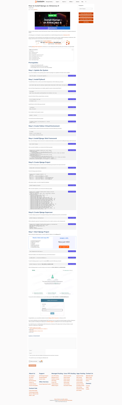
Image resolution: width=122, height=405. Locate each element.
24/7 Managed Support (43, 375)
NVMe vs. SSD (32, 395)
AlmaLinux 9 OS (66, 34)
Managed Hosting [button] (49, 1)
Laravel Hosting (79, 382)
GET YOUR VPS (64, 247)
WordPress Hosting (55, 379)
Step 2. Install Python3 (33, 53)
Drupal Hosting (79, 380)
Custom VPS (54, 382)
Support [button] (57, 1)
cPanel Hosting (66, 383)
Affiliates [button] (71, 1)
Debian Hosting (67, 379)
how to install (38, 327)
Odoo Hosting (79, 377)
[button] (85, 1)
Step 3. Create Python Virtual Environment (36, 54)
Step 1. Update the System (33, 52)
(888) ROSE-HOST (89, 375)
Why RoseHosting (32, 380)
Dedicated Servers (55, 377)
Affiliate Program (55, 385)
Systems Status (42, 379)
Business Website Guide (33, 393)
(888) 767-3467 (89, 377)
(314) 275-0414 (89, 379)
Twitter (87, 387)
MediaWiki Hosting (80, 388)
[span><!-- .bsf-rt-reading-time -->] (52, 44)
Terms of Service (57, 399)
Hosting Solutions (55, 383)
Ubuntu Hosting (67, 377)
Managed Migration (43, 377)
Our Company (31, 375)
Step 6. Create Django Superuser (34, 58)
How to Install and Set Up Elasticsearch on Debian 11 (38, 328)
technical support (50, 321)
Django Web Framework (37, 46)
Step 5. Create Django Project (34, 57)
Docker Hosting (67, 380)
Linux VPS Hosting (55, 375)
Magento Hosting (79, 375)
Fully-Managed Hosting (33, 392)
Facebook (88, 385)
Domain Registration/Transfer (45, 384)
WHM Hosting (66, 382)
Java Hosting (78, 390)
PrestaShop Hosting (80, 385)
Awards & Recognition (33, 385)
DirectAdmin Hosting (68, 385)
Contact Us (31, 379)
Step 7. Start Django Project (34, 59)
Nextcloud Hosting (80, 383)
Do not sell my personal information (65, 400)
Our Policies (31, 377)
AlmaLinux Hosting (67, 375)
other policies (65, 399)
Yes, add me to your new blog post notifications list (38, 357)
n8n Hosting (54, 380)
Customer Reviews (32, 383)
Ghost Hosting (79, 387)
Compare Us (31, 382)
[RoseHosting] (39, 1)
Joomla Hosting (79, 379)
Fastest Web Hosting (33, 390)
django (34, 327)
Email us (87, 380)
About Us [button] (64, 1)
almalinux (31, 327)
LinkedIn (87, 388)
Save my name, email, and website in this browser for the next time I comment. (44, 355)
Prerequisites (31, 51)
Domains (77, 1)
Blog (82, 1)
